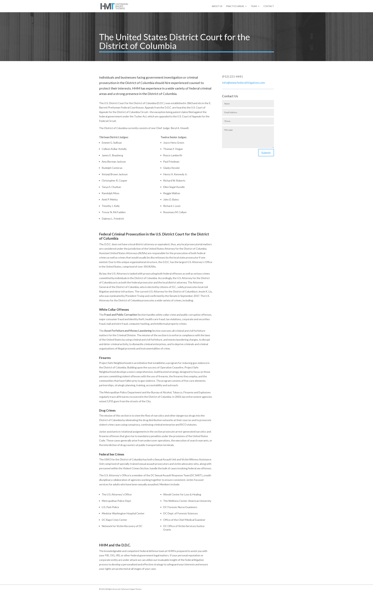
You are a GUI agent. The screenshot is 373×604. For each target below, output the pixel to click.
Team (254, 6)
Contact (268, 6)
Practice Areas (235, 6)
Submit (266, 152)
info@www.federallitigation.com (243, 82)
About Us (217, 6)
